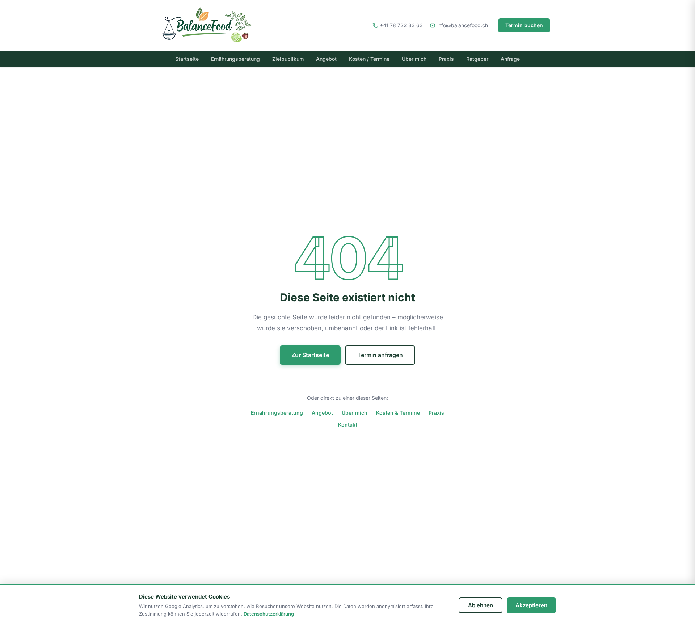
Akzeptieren (531, 605)
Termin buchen (524, 25)
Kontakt (347, 424)
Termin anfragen (380, 354)
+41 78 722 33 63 (401, 25)
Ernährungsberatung (235, 59)
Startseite (187, 59)
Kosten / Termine (369, 59)
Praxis (446, 59)
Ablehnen (480, 605)
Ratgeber (477, 59)
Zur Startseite (310, 354)
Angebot (326, 59)
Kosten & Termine (398, 413)
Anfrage (510, 59)
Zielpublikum (288, 59)
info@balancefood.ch (462, 25)
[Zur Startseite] (217, 25)
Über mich (414, 59)
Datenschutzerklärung (269, 614)
